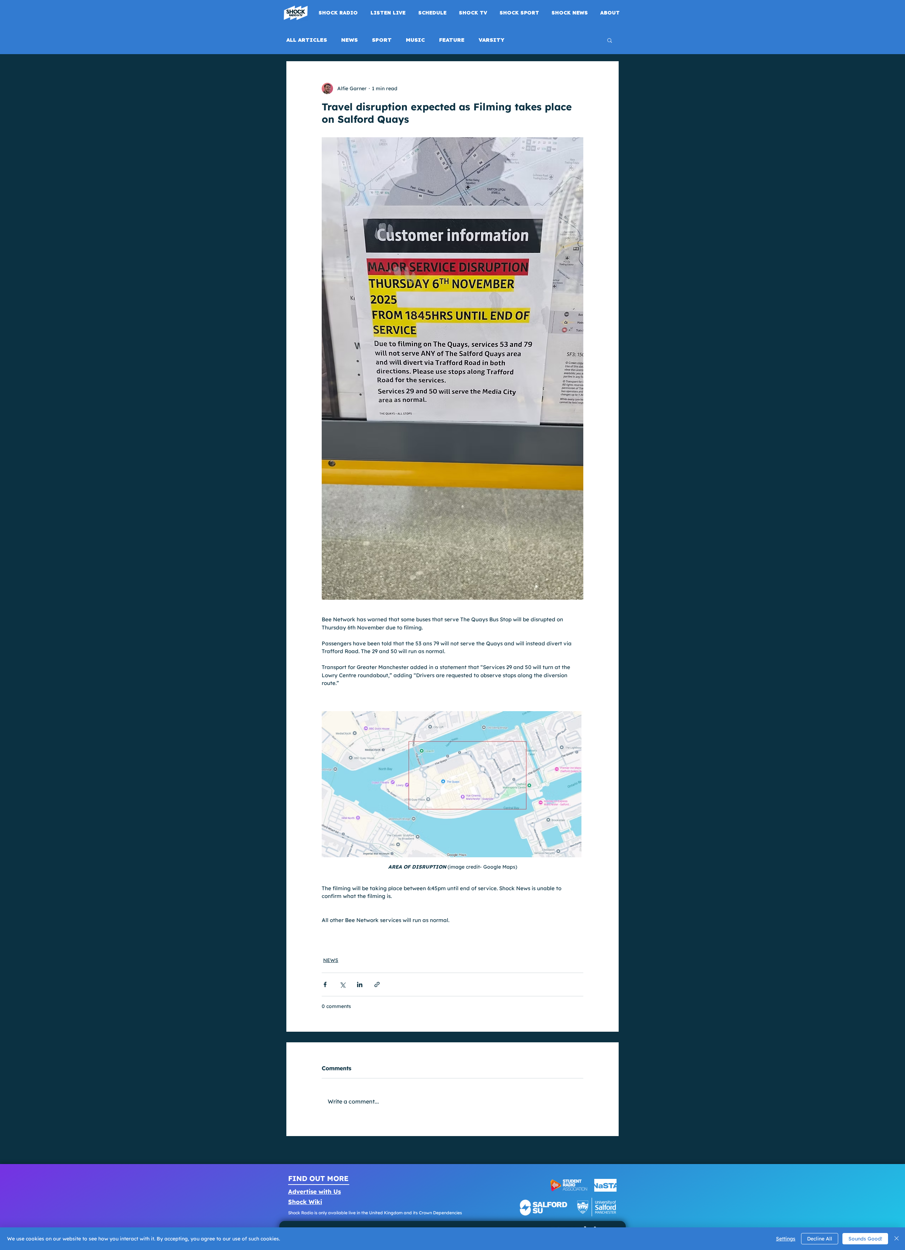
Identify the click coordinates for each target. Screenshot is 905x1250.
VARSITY (491, 40)
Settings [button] (785, 1238)
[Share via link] (377, 984)
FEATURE (452, 40)
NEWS (349, 40)
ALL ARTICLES (306, 40)
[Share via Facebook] (325, 984)
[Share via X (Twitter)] (342, 984)
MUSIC (415, 40)
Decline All (819, 1238)
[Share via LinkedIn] (359, 984)
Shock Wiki (305, 1201)
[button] (609, 40)
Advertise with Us (314, 1191)
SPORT (382, 40)
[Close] (896, 1238)
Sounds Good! (865, 1238)
